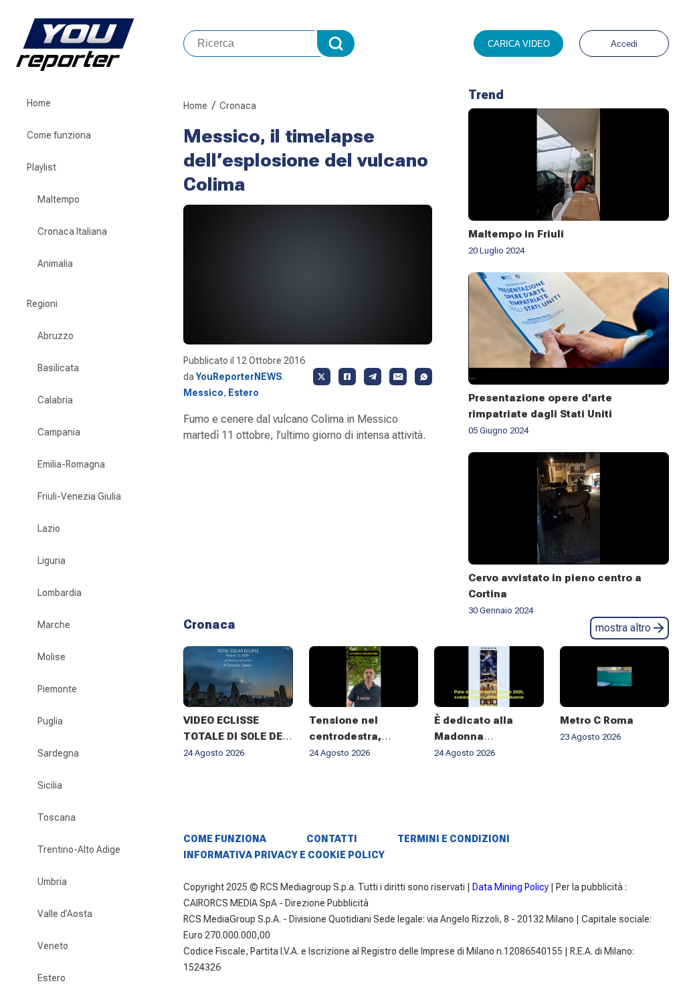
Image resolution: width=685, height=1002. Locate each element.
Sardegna (58, 753)
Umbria (52, 881)
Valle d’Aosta (64, 913)
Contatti (331, 838)
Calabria (55, 400)
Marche (53, 624)
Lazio (48, 528)
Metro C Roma (596, 720)
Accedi (624, 44)
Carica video (519, 44)
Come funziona (59, 135)
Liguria (51, 560)
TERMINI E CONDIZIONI (453, 838)
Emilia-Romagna (71, 464)
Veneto (52, 945)
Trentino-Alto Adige (78, 849)
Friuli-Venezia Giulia (79, 496)
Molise (51, 657)
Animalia (55, 263)
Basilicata (58, 368)
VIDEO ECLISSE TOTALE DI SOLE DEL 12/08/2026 (235, 736)
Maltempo (58, 199)
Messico (203, 392)
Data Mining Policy (510, 887)
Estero (51, 978)
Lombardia (59, 592)
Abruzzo (55, 335)
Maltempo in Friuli (516, 234)
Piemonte (57, 689)
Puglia (50, 721)
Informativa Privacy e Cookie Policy (284, 854)
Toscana (56, 817)
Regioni (42, 303)
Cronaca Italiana (72, 231)
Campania (58, 432)
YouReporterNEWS (239, 376)
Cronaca (237, 105)
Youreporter (99, 43)
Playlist (41, 167)
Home (39, 103)
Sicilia (49, 785)
